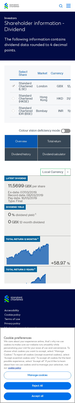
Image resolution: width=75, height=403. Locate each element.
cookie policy (14, 368)
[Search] (61, 6)
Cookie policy (12, 315)
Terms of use (12, 319)
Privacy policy (12, 323)
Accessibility (11, 310)
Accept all (37, 396)
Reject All (37, 385)
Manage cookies (37, 375)
